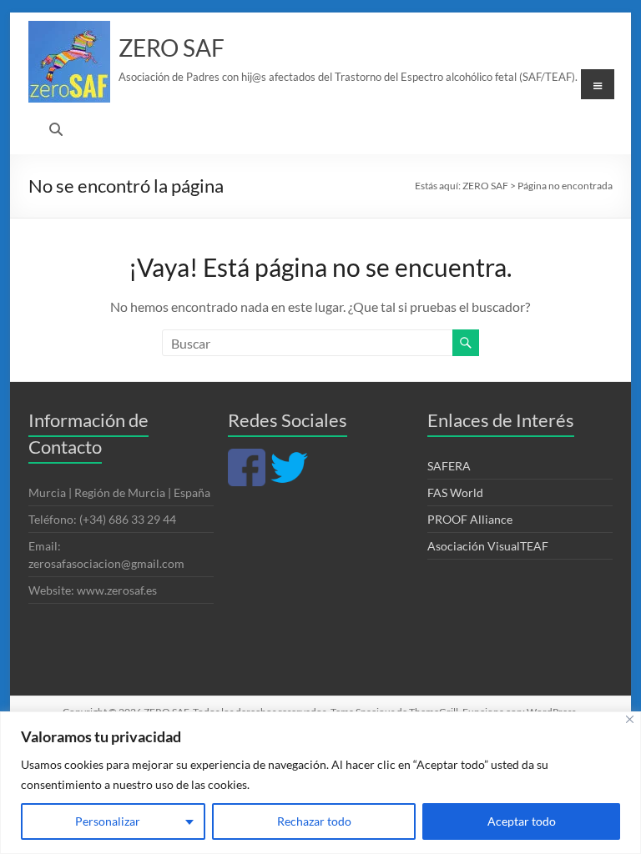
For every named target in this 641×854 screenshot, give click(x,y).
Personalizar (107, 821)
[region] (320, 782)
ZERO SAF (172, 47)
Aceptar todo (521, 821)
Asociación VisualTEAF (487, 546)
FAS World (455, 492)
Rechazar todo (314, 821)
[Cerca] (629, 719)
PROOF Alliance (469, 519)
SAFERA (449, 466)
